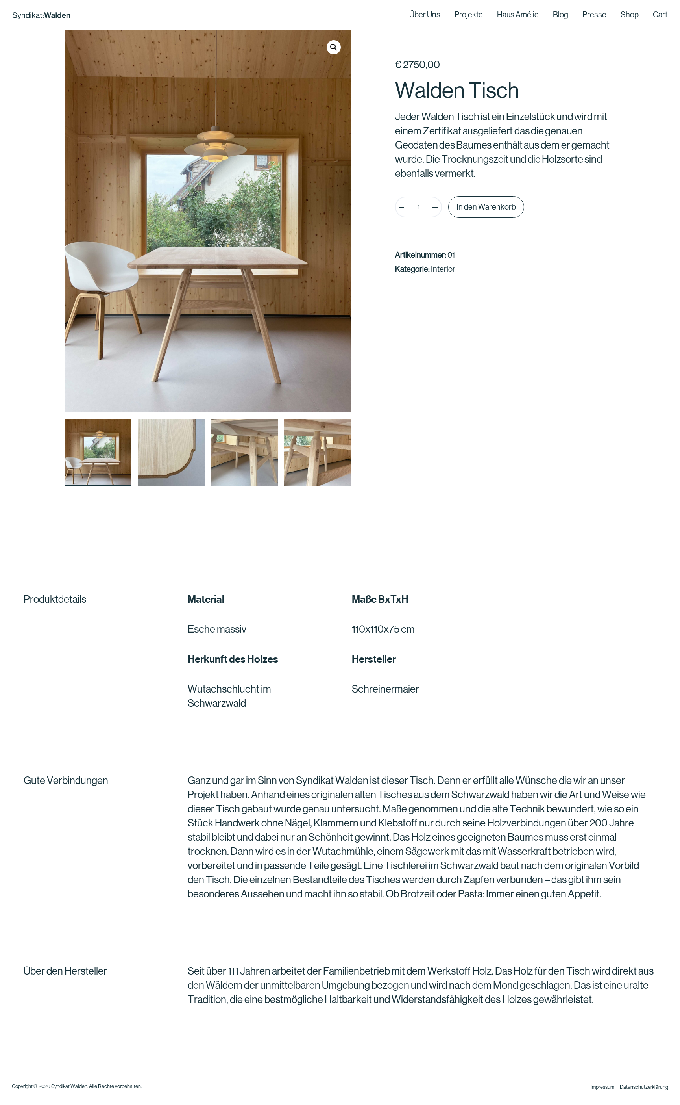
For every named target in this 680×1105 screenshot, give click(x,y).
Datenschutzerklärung (644, 1087)
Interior (443, 269)
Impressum (602, 1087)
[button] (334, 47)
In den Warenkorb (486, 207)
